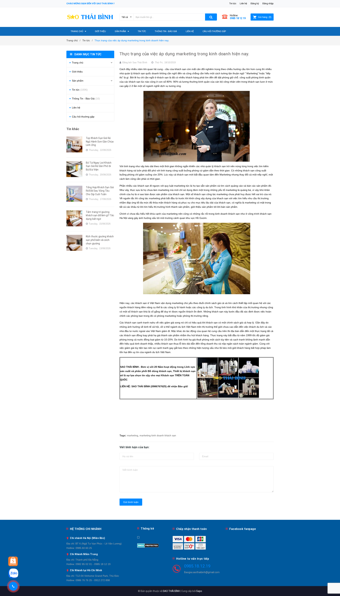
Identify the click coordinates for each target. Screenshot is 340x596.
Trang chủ (77, 62)
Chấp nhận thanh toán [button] (191, 529)
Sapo (199, 591)
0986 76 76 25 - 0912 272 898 (93, 580)
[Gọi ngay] (13, 586)
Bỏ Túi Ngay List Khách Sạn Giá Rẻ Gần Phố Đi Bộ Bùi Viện (98, 166)
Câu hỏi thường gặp (83, 116)
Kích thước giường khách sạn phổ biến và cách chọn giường (100, 240)
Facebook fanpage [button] (242, 529)
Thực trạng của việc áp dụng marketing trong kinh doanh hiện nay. (184, 53)
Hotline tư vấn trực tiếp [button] (192, 558)
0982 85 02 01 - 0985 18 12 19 (93, 564)
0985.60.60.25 (84, 548)
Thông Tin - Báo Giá (86, 98)
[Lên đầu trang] (333, 588)
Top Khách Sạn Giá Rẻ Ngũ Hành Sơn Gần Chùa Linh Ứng (100, 141)
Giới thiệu (77, 71)
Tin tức (232, 3)
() (264, 17)
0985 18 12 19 (238, 18)
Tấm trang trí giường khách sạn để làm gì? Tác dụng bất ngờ (100, 215)
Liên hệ (243, 3)
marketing (132, 435)
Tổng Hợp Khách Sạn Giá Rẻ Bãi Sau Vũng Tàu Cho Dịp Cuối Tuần (100, 191)
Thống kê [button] (147, 528)
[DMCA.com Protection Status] (148, 545)
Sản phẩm (77, 80)
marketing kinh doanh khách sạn (158, 435)
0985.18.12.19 (197, 566)
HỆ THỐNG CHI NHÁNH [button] (85, 529)
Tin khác (72, 129)
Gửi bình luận (130, 502)
